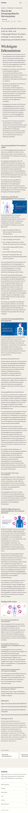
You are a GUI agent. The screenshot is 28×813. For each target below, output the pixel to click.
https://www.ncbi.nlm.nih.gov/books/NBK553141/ (14, 703)
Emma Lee (4, 19)
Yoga (24, 190)
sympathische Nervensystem (9, 306)
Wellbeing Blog (10, 8)
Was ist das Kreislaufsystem (7, 755)
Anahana (3, 2)
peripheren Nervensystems (15, 150)
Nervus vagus (18, 438)
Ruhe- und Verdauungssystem (9, 626)
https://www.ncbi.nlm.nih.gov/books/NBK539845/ (14, 706)
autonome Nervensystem (9, 161)
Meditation (9, 586)
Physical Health (18, 8)
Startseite (3, 8)
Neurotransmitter (19, 496)
